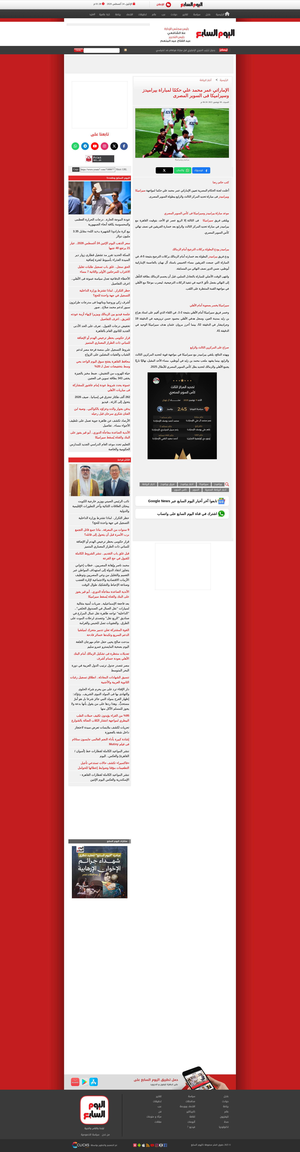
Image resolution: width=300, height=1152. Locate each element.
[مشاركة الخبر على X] (164, 170)
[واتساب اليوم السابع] (75, 146)
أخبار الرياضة (205, 80)
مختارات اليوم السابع (117, 841)
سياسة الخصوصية (90, 1135)
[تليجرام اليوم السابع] (85, 146)
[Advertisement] (150, 1038)
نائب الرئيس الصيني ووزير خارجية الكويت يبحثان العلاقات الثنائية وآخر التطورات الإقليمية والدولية (100, 506)
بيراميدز (212, 256)
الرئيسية (224, 80)
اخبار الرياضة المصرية (215, 490)
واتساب (180, 170)
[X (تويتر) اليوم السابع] (114, 146)
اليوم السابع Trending (118, 178)
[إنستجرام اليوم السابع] (104, 146)
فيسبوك (198, 170)
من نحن (106, 1135)
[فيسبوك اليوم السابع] (124, 146)
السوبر (196, 490)
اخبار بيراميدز (186, 484)
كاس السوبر (180, 490)
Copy (75, 169)
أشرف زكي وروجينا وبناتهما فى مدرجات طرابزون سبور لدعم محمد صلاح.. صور (178, 50)
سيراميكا (207, 220)
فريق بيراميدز (167, 484)
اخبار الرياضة (148, 484)
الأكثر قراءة (124, 460)
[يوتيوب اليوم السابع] (95, 146)
